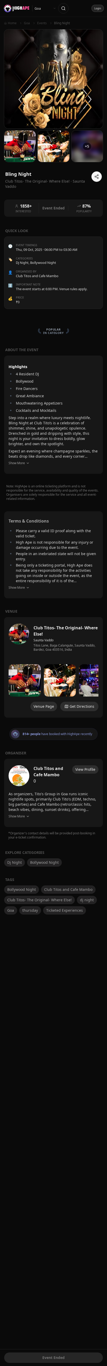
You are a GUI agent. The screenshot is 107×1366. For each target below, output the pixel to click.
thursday (30, 910)
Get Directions (82, 706)
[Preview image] (25, 680)
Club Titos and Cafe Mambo (68, 889)
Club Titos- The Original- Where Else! (39, 899)
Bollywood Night (43, 262)
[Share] (96, 176)
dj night (87, 899)
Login (97, 8)
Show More (17, 463)
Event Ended (53, 1357)
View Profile (85, 769)
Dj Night (22, 262)
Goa (10, 910)
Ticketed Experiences (64, 910)
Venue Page (44, 706)
